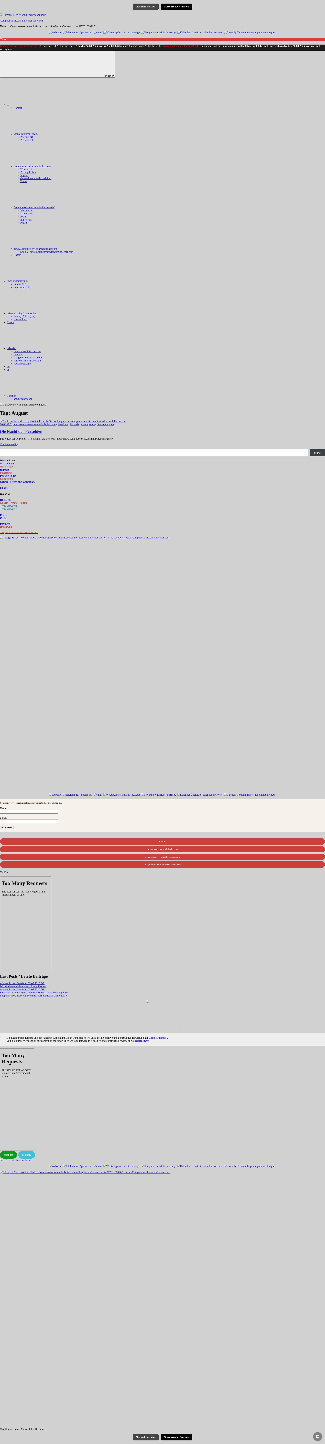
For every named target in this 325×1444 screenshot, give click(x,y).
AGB (23, 216)
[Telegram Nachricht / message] (158, 32)
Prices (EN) (26, 137)
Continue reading (9, 444)
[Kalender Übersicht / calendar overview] (200, 32)
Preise (23, 222)
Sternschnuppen (105, 424)
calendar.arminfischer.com (27, 351)
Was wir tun (26, 210)
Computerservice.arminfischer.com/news (21, 20)
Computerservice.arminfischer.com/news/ (162, 864)
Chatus (17, 254)
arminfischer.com (23, 398)
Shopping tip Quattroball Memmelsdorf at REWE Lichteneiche (33, 995)
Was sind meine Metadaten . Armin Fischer (23, 986)
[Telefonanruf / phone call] (77, 32)
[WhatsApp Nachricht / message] (121, 32)
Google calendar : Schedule (28, 357)
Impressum (26, 219)
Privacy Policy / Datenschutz (22, 313)
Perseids (74, 424)
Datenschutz (27, 213)
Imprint (24, 175)
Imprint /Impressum (17, 280)
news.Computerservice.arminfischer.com (35, 248)
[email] (97, 32)
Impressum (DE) (22, 287)
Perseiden (63, 424)
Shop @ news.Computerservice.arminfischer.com (46, 251)
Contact (18, 107)
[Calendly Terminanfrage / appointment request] (250, 32)
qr (8, 369)
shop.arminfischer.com (26, 133)
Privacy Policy (28, 172)
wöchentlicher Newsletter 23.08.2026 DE (22, 983)
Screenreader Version (176, 6)
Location (11, 395)
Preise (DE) (26, 140)
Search (317, 452)
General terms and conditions (35, 178)
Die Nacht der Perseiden (21, 431)
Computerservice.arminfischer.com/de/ (34, 207)
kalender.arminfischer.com (27, 360)
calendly (18, 354)
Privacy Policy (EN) (24, 316)
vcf (8, 366)
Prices (23, 181)
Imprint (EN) (20, 284)
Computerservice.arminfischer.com (18, 46)
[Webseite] (55, 32)
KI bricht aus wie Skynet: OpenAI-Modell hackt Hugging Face (34, 992)
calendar (11, 348)
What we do (26, 169)
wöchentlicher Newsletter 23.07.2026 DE (22, 989)
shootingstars (88, 424)
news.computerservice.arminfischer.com (34, 424)
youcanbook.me (22, 363)
